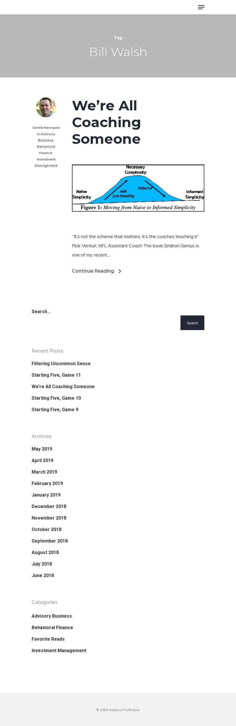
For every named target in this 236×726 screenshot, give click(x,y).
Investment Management (59, 650)
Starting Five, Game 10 (56, 398)
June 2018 (43, 575)
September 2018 (50, 541)
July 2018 (42, 564)
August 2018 (45, 552)
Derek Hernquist (46, 127)
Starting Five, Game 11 (56, 375)
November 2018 (49, 518)
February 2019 (47, 483)
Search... (41, 311)
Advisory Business (52, 616)
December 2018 (49, 506)
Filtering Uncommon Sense (61, 363)
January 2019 (46, 495)
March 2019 (44, 472)
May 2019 (42, 449)
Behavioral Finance (52, 627)
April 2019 (42, 460)
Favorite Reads (48, 639)
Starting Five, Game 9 (55, 409)
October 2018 (46, 529)
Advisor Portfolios (55, 8)
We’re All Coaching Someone (106, 122)
